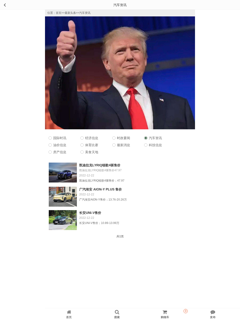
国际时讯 (59, 138)
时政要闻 (123, 138)
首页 (58, 13)
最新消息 (123, 145)
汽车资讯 (84, 13)
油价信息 (59, 145)
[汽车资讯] (4, 4)
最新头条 (70, 13)
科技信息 (155, 145)
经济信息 (91, 138)
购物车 (174, 314)
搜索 (117, 317)
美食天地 (91, 152)
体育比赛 (91, 145)
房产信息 (59, 152)
